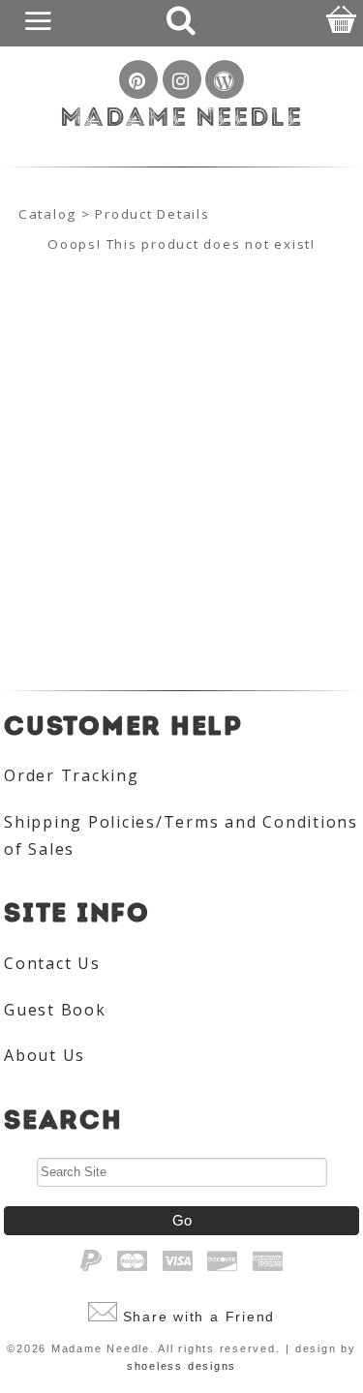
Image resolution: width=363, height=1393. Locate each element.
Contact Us (52, 963)
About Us (44, 1055)
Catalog (47, 214)
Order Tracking (71, 775)
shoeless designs (181, 1366)
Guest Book (55, 1009)
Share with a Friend (199, 1316)
